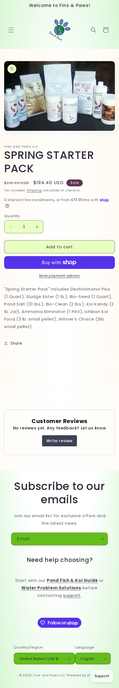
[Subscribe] (101, 539)
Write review (59, 441)
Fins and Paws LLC (49, 675)
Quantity (12, 216)
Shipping (34, 190)
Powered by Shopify (83, 675)
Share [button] (16, 343)
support (72, 595)
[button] (11, 30)
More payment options (59, 275)
